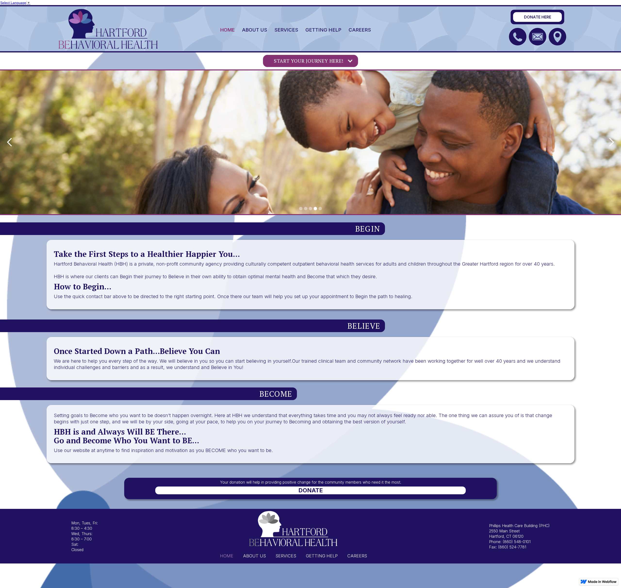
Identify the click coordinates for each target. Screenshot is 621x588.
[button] (310, 61)
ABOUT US (254, 29)
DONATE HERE (537, 17)
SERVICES (286, 29)
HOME (227, 29)
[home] (108, 28)
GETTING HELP (323, 29)
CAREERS (360, 29)
